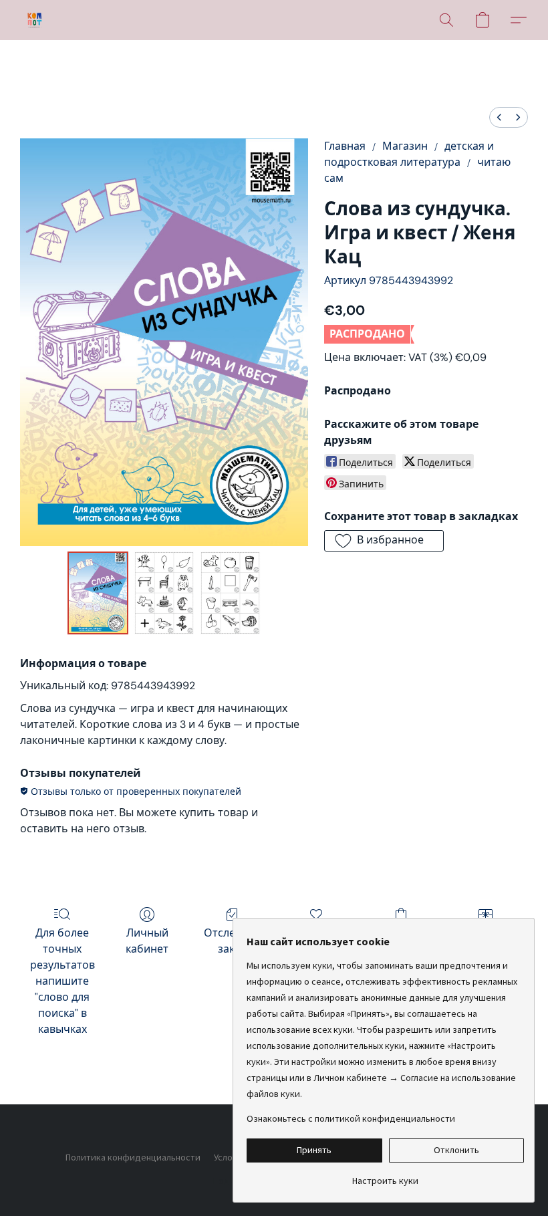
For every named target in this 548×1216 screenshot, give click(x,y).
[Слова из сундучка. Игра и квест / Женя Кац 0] (97, 593)
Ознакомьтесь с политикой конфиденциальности (351, 1118)
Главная (345, 146)
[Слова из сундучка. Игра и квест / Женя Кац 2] (230, 593)
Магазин (405, 146)
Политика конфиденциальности (132, 1157)
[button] (34, 20)
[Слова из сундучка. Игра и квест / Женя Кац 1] (164, 593)
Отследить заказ (232, 941)
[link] (385, 1176)
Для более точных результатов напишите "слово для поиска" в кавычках (62, 981)
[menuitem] (499, 117)
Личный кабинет (147, 941)
